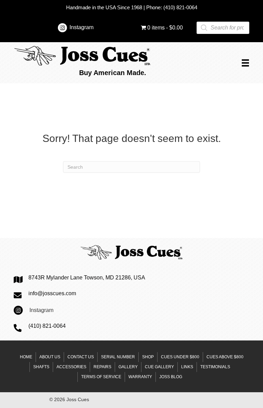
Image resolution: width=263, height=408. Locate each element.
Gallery (128, 366)
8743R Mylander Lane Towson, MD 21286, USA (86, 277)
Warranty (140, 376)
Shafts (41, 366)
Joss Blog (170, 376)
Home (26, 357)
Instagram (81, 27)
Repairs (102, 366)
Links (187, 366)
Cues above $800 (224, 357)
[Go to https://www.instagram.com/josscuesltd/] (62, 28)
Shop (148, 357)
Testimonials (215, 366)
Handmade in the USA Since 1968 (104, 7)
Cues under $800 (180, 357)
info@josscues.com (52, 293)
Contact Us (80, 357)
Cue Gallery (159, 366)
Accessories (71, 366)
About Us (49, 357)
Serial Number (118, 357)
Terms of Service (101, 376)
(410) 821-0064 (180, 7)
